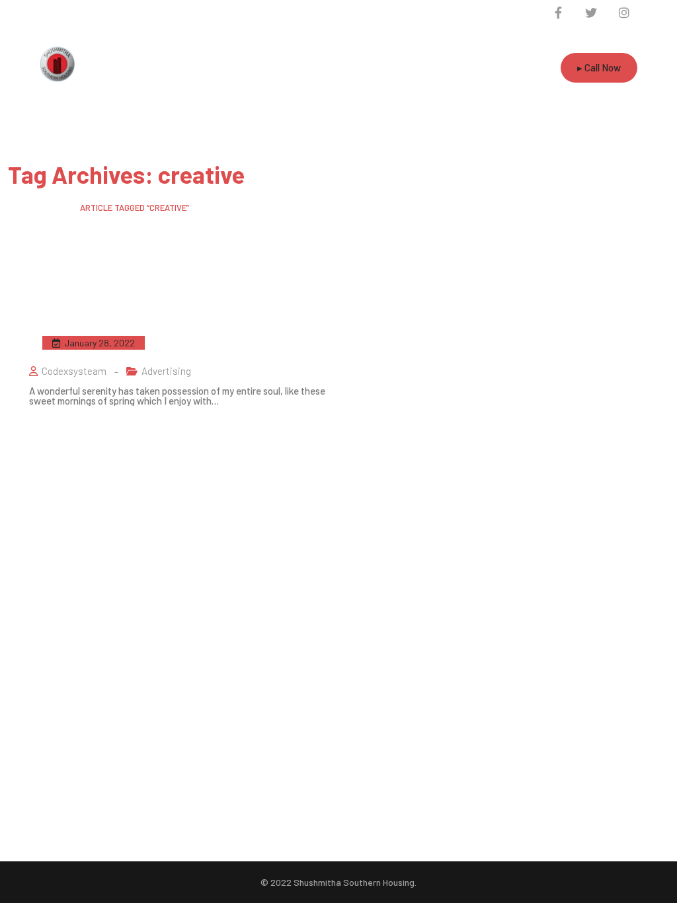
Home (18, 207)
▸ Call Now (599, 67)
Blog (54, 207)
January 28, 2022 (99, 342)
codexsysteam (74, 371)
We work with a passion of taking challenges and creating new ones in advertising (174, 341)
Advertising (166, 371)
